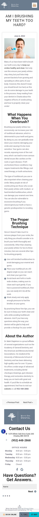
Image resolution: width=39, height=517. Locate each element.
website (7, 389)
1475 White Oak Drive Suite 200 (21, 435)
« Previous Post (12, 402)
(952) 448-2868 (21, 440)
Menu (34, 4)
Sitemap (21, 508)
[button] (3, 431)
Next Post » (28, 402)
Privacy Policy (28, 508)
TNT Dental (30, 510)
